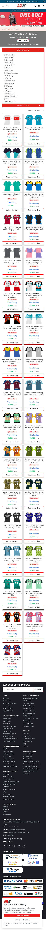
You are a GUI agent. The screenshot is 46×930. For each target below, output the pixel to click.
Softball (9, 60)
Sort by (29, 110)
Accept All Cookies (22, 916)
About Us (26, 733)
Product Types (23, 105)
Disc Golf (10, 29)
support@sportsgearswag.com (19, 832)
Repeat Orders (7, 731)
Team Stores (6, 724)
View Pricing (12, 137)
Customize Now (12, 144)
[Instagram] (14, 846)
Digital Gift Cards (8, 711)
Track (8, 78)
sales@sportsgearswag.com (16, 829)
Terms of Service (28, 754)
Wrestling (10, 81)
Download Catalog (9, 761)
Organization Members (30, 718)
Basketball (10, 55)
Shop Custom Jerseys (9, 703)
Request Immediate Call (10, 739)
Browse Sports (23, 50)
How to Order (7, 794)
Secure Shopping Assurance (32, 764)
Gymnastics (11, 102)
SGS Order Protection (9, 789)
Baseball (9, 57)
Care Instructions (8, 759)
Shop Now (6, 698)
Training (9, 76)
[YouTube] (19, 846)
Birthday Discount (29, 706)
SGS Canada (6, 809)
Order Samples (7, 708)
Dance (9, 86)
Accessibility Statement (30, 766)
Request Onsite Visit (9, 741)
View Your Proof (8, 779)
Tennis (9, 91)
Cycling (9, 89)
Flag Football (11, 96)
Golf (8, 99)
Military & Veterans (29, 713)
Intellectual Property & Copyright (30, 772)
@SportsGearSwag (16, 839)
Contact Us (26, 736)
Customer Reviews (29, 739)
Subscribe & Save (28, 703)
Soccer (9, 68)
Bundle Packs (7, 706)
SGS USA (5, 807)
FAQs (4, 792)
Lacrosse (10, 83)
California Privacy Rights (31, 761)
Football (9, 63)
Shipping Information (9, 784)
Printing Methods (8, 754)
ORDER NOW (23, 40)
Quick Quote (7, 718)
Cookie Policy (27, 759)
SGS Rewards (27, 701)
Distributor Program (9, 733)
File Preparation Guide (10, 766)
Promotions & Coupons (30, 698)
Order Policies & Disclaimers (32, 769)
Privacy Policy (27, 756)
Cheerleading (12, 73)
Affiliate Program (28, 726)
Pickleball (10, 94)
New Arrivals (7, 701)
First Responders (28, 716)
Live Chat (10, 835)
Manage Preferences (22, 920)
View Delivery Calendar (11, 781)
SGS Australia (7, 814)
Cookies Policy (27, 923)
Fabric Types (7, 756)
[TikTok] (24, 846)
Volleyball (10, 65)
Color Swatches (8, 751)
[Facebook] (4, 846)
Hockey (9, 70)
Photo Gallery (27, 741)
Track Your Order (8, 776)
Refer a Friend (28, 723)
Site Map (25, 746)
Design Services (8, 736)
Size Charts (6, 749)
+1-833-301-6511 (30, 10)
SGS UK (5, 812)
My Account (6, 774)
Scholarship (26, 721)
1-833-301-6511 (14, 827)
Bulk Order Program (9, 726)
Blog (24, 744)
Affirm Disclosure (8, 799)
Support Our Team (8, 797)
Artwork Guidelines (9, 764)
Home (3, 29)
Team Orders (7, 721)
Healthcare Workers (29, 711)
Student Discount (28, 708)
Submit (38, 689)
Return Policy (7, 786)
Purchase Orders (8, 729)
